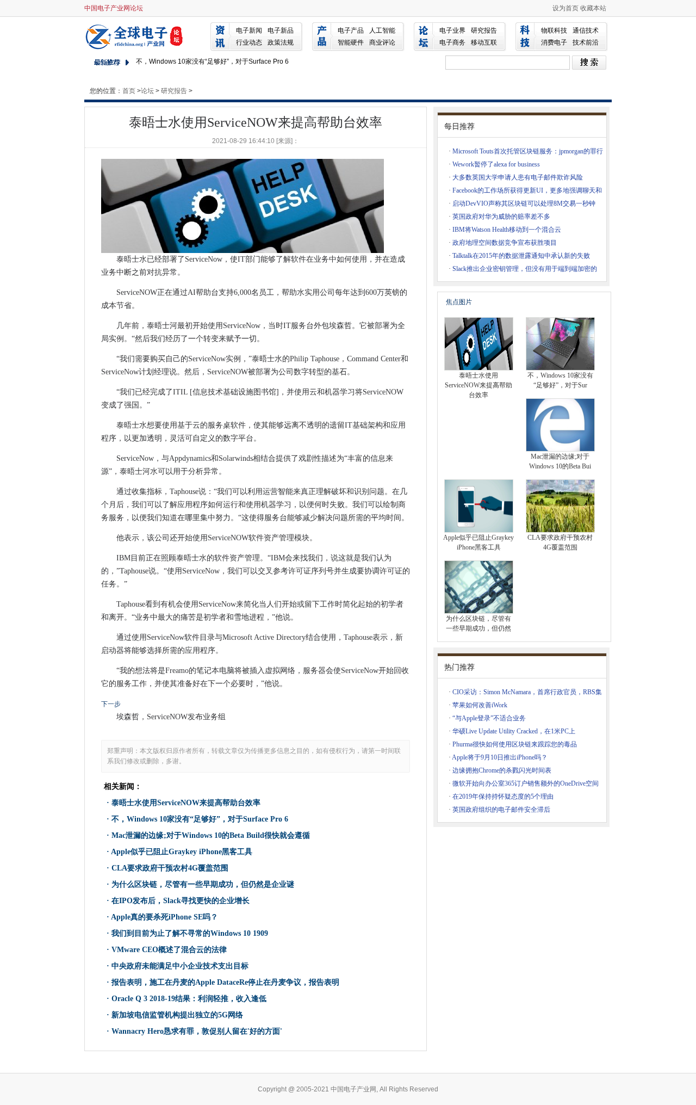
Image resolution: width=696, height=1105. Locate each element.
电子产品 (351, 30)
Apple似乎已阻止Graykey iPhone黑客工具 (181, 852)
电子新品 (281, 30)
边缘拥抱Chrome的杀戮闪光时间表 (501, 770)
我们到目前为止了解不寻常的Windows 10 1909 (189, 933)
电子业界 (452, 30)
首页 (128, 91)
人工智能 (382, 30)
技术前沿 (586, 42)
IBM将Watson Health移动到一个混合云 (506, 229)
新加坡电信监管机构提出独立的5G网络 (177, 1015)
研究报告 (484, 30)
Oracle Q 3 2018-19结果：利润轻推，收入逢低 (188, 999)
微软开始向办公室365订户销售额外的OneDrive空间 (525, 783)
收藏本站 (593, 8)
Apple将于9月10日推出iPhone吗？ (500, 757)
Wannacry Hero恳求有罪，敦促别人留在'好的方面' (196, 1031)
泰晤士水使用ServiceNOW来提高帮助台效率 (185, 803)
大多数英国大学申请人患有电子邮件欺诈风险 (517, 177)
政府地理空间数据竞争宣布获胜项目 (504, 242)
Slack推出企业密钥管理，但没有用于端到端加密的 (524, 269)
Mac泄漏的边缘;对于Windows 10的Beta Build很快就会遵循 (210, 835)
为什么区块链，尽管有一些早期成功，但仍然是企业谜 (202, 884)
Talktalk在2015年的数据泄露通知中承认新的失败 (521, 256)
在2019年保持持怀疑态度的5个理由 (503, 796)
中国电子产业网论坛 (113, 8)
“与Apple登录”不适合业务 (489, 718)
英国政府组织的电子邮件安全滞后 (501, 809)
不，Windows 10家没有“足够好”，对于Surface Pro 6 (212, 61)
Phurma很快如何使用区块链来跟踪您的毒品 (514, 744)
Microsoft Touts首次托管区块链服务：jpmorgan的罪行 (527, 151)
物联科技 (554, 30)
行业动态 (249, 42)
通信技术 (586, 30)
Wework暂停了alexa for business (496, 164)
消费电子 (554, 42)
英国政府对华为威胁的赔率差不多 (501, 216)
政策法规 (281, 42)
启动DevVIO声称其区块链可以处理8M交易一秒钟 (523, 203)
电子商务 (452, 42)
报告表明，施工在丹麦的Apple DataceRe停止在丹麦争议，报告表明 (225, 982)
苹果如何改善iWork (479, 705)
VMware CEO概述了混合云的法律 (169, 950)
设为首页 (565, 8)
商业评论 (382, 42)
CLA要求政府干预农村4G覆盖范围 (169, 868)
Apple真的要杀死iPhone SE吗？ (164, 917)
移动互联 (484, 42)
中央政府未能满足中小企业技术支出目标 (179, 966)
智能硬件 (351, 42)
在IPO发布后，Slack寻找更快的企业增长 (180, 901)
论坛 (147, 91)
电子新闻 (249, 30)
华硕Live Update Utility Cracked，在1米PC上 (513, 731)
